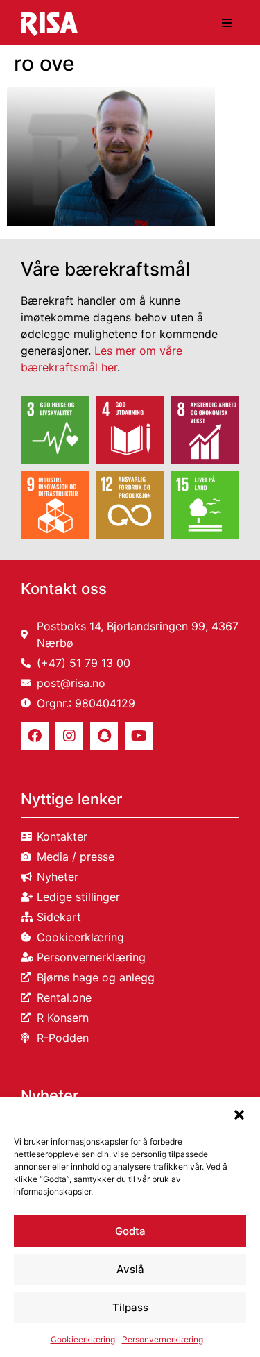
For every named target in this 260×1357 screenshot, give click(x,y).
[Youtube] (139, 736)
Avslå (130, 1269)
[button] (239, 1115)
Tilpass (130, 1307)
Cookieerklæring (83, 1339)
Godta (130, 1231)
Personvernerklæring (162, 1339)
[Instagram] (69, 736)
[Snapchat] (104, 736)
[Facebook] (35, 736)
